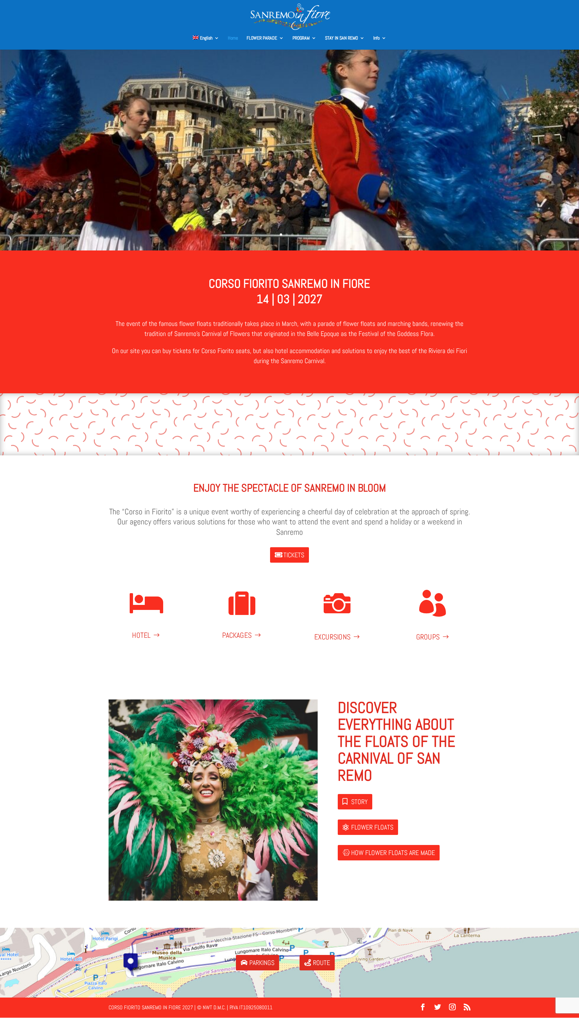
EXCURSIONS (332, 636)
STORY (359, 801)
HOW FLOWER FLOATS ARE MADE (393, 852)
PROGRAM (301, 38)
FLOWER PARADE (262, 38)
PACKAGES (237, 635)
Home (233, 38)
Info (376, 38)
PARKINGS (261, 962)
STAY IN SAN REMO (341, 38)
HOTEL (141, 635)
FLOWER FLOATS (372, 827)
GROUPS (428, 636)
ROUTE (321, 962)
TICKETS (293, 555)
